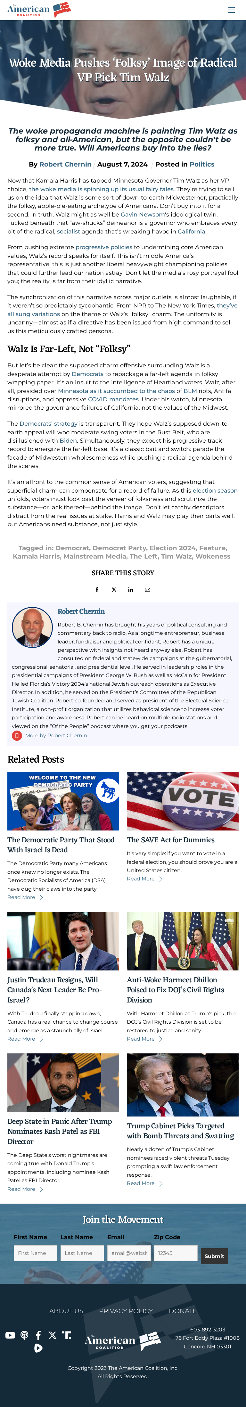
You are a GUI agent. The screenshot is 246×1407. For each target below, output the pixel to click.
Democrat (72, 548)
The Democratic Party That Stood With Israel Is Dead (61, 845)
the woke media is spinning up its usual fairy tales (101, 189)
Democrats (87, 374)
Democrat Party (119, 548)
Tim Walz (176, 556)
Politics (202, 164)
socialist (68, 231)
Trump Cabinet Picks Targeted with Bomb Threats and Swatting (180, 1131)
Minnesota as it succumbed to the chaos (116, 391)
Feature (212, 548)
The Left (144, 556)
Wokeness (213, 556)
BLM (190, 391)
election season (215, 490)
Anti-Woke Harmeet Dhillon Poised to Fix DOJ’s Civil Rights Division (175, 990)
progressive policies (104, 247)
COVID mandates (113, 399)
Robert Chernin (81, 611)
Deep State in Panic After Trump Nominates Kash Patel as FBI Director (59, 1132)
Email (115, 1237)
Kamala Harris (36, 556)
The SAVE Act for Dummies (171, 840)
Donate (183, 1311)
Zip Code (167, 1237)
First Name (30, 1237)
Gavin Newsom (143, 214)
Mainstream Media (94, 556)
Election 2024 (173, 548)
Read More (21, 897)
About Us (66, 1311)
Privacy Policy (126, 1311)
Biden (68, 440)
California (191, 231)
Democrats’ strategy (49, 423)
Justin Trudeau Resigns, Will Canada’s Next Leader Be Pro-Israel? (54, 990)
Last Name (77, 1237)
